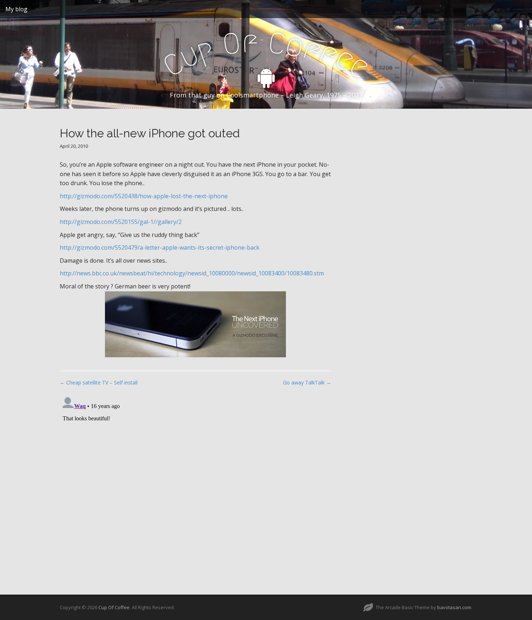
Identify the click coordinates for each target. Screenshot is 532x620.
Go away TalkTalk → (307, 382)
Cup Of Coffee (114, 607)
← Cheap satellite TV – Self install (99, 382)
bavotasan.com (454, 607)
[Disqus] (195, 484)
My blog (16, 9)
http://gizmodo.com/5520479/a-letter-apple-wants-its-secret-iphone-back (159, 247)
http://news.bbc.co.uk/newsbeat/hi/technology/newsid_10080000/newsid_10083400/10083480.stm (192, 273)
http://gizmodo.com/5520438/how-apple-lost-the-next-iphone (144, 196)
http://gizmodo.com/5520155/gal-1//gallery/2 (121, 222)
